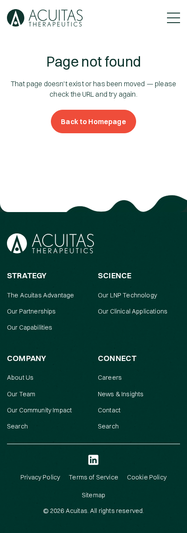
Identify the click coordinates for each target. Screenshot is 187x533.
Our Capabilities (30, 327)
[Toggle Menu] (173, 18)
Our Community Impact (39, 410)
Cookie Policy (147, 477)
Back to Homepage (93, 121)
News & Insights (121, 394)
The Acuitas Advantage (40, 295)
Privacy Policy (40, 477)
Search (17, 426)
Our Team (21, 394)
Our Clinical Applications (132, 311)
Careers (110, 377)
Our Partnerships (31, 311)
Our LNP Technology (127, 295)
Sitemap (93, 495)
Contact (109, 410)
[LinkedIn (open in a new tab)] (93, 460)
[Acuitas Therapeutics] (45, 18)
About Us (20, 377)
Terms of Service (93, 477)
